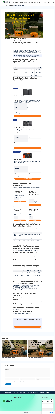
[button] (53, 2)
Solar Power (36, 2)
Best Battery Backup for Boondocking (35, 357)
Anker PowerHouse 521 (17, 75)
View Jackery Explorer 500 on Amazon (27, 147)
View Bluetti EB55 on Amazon (27, 178)
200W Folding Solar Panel (18, 192)
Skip (49, 412)
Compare (25, 2)
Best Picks (16, 2)
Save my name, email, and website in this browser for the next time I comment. (17, 381)
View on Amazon (20, 201)
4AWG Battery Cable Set (33, 210)
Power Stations (30, 2)
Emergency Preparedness (44, 400)
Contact (15, 400)
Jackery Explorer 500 (17, 70)
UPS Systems (21, 2)
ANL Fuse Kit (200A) (18, 210)
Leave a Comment (23, 40)
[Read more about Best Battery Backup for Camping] (14, 348)
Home (13, 2)
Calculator (45, 2)
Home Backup (41, 2)
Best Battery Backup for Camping (8, 357)
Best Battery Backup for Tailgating (10, 40)
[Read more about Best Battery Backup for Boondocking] (40, 348)
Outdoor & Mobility (17, 40)
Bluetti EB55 (15, 72)
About (49, 2)
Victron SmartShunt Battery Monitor (34, 193)
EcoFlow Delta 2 (16, 69)
